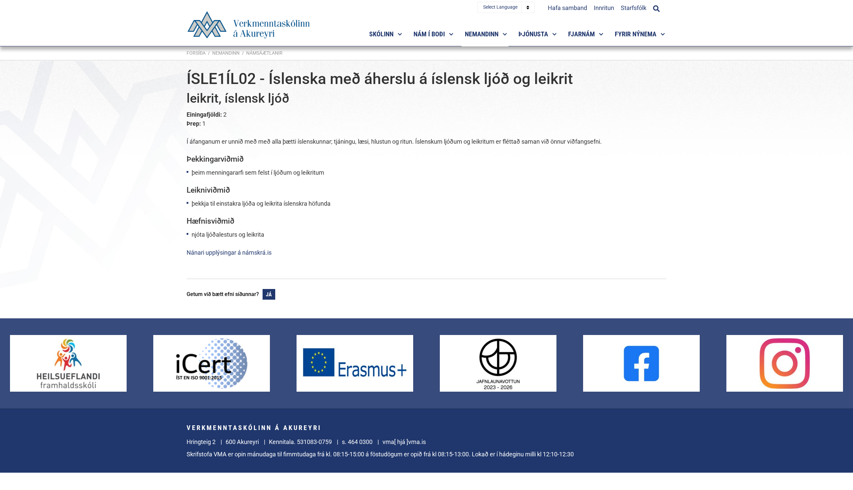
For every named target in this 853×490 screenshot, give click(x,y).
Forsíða (196, 53)
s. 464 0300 (357, 441)
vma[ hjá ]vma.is (404, 441)
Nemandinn (226, 53)
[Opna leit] (656, 8)
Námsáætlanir (264, 53)
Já (269, 294)
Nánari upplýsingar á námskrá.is (229, 252)
